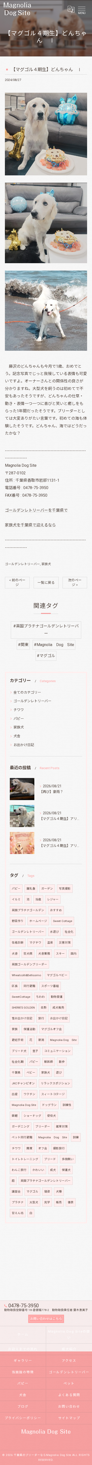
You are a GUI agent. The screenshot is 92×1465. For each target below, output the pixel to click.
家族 (15, 1029)
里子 (35, 1051)
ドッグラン (49, 1105)
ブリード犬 (19, 1051)
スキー (60, 953)
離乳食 (30, 888)
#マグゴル (46, 655)
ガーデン (47, 888)
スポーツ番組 (50, 986)
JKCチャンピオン (23, 1083)
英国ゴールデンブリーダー (29, 964)
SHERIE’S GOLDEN (23, 1007)
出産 (15, 1094)
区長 (15, 986)
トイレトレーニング (25, 1159)
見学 (47, 1202)
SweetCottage (21, 996)
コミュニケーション (57, 1051)
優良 (71, 1202)
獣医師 (48, 1061)
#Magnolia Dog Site (54, 644)
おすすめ (56, 910)
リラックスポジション (55, 1083)
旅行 (41, 1018)
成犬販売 (58, 1007)
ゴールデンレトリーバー (22, 564)
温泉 (50, 942)
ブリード (50, 1159)
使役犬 (51, 1115)
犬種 (59, 1191)
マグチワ (35, 942)
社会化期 (18, 1061)
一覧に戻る (46, 582)
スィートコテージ (53, 1094)
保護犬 (66, 1170)
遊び (59, 1072)
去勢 (44, 1007)
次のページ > (75, 582)
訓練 (76, 1137)
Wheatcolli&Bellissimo (26, 975)
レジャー (53, 899)
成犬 (53, 1170)
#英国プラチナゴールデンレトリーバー (46, 630)
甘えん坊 (18, 1213)
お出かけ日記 (23, 745)
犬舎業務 (44, 953)
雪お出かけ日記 (22, 1018)
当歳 (38, 899)
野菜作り (18, 921)
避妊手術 (18, 1040)
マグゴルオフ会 (51, 1029)
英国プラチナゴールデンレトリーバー (46, 1180)
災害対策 (65, 942)
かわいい (38, 1170)
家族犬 (46, 564)
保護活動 (29, 1029)
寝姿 (47, 1191)
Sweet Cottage (62, 921)
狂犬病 (28, 953)
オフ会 (42, 1148)
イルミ (16, 899)
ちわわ (40, 996)
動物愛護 (57, 996)
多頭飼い (68, 1159)
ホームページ (38, 921)
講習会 (16, 1191)
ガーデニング (20, 1126)
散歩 (62, 1061)
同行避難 (29, 986)
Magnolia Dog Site (63, 1040)
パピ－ (16, 888)
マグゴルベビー (57, 975)
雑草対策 (62, 1126)
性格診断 (18, 942)
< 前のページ (17, 582)
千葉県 (16, 1072)
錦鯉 (15, 1115)
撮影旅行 (59, 1148)
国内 (74, 953)
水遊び (54, 931)
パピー (18, 719)
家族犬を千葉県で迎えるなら (30, 525)
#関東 (23, 644)
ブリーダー (42, 1126)
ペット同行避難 (22, 1137)
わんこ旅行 (19, 1170)
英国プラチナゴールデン (28, 910)
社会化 (69, 931)
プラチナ (18, 1202)
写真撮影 (65, 888)
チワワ (18, 710)
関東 (29, 1148)
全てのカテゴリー (27, 692)
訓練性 (67, 1105)
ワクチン (29, 1094)
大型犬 (33, 1202)
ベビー (30, 1072)
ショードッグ (32, 1115)
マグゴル (32, 1191)
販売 (59, 1202)
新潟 (41, 1040)
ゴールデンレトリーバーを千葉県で (36, 510)
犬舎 (16, 736)
